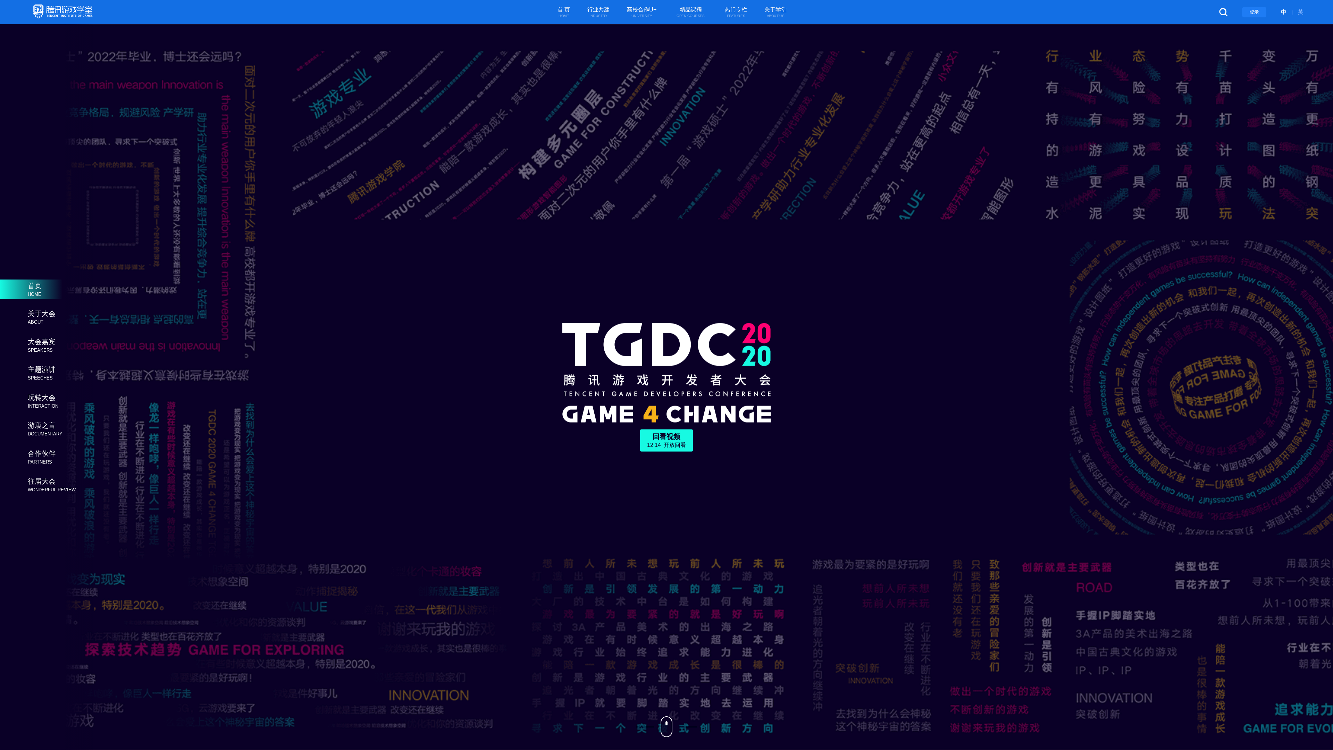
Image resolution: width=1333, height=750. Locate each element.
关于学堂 (775, 12)
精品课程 (691, 12)
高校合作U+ (641, 12)
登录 (1254, 12)
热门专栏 (736, 12)
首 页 (563, 12)
